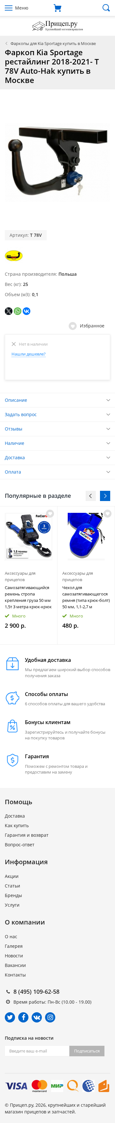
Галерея (14, 946)
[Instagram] (50, 1017)
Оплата (13, 472)
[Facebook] (23, 1017)
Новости (14, 956)
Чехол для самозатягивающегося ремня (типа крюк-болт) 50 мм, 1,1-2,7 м (86, 597)
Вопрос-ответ (19, 845)
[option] (28, 575)
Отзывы (13, 429)
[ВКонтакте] (26, 311)
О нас (11, 936)
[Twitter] (10, 1017)
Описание (16, 400)
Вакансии (15, 965)
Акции (12, 876)
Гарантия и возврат (27, 835)
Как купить (17, 825)
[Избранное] (50, 514)
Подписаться (87, 1051)
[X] (8, 311)
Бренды (13, 895)
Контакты (15, 975)
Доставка (15, 457)
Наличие (14, 443)
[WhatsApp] (17, 311)
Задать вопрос (21, 414)
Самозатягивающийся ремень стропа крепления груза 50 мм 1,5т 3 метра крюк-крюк (28, 597)
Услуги (12, 905)
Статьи (12, 886)
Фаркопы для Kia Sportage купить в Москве (53, 43)
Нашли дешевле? (29, 354)
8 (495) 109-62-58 (36, 991)
